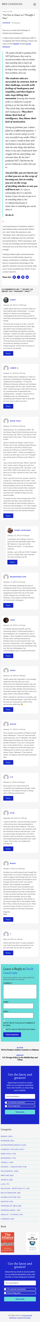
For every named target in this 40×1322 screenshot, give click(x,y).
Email (6, 1011)
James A (14, 368)
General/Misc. (8, 1210)
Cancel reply (10, 973)
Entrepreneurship (11, 1145)
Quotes (5, 1202)
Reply (8, 353)
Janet (13, 300)
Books (4, 1136)
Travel (4, 1162)
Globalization (8, 1197)
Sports (5, 1180)
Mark (13, 863)
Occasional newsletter (16, 1102)
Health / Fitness (10, 1215)
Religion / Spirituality (13, 1188)
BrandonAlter (18, 577)
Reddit (16, 44)
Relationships (8, 1193)
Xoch (29, 969)
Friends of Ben (9, 1206)
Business (6, 1158)
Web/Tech (6, 1154)
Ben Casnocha (12, 4)
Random (6, 23)
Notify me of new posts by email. (21, 1029)
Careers (5, 1219)
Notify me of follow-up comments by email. (19, 1024)
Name (6, 1002)
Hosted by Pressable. (24, 1318)
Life (3, 1184)
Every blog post (14, 1106)
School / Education (11, 1167)
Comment (8, 983)
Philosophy (7, 1171)
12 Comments (16, 23)
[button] (20, 1104)
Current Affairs (10, 1149)
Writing (5, 1175)
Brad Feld (15, 421)
